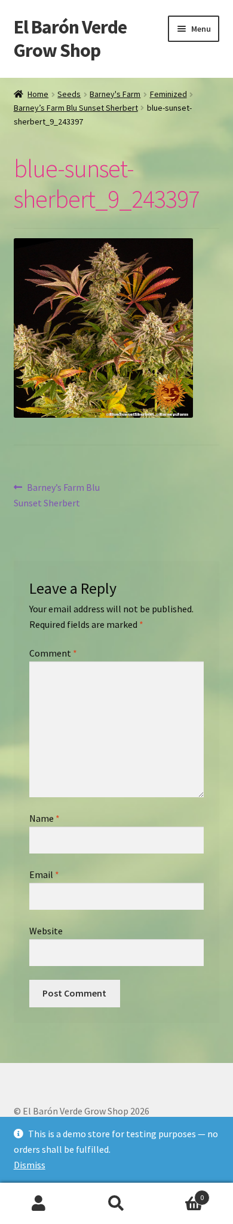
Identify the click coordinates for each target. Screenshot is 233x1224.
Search (116, 1203)
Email (44, 874)
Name (44, 818)
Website (46, 931)
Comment (53, 653)
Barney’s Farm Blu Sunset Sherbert (76, 107)
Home (37, 94)
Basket (179, 1193)
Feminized (168, 94)
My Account (39, 1203)
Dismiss (29, 1165)
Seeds (69, 94)
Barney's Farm (115, 94)
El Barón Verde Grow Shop (70, 38)
